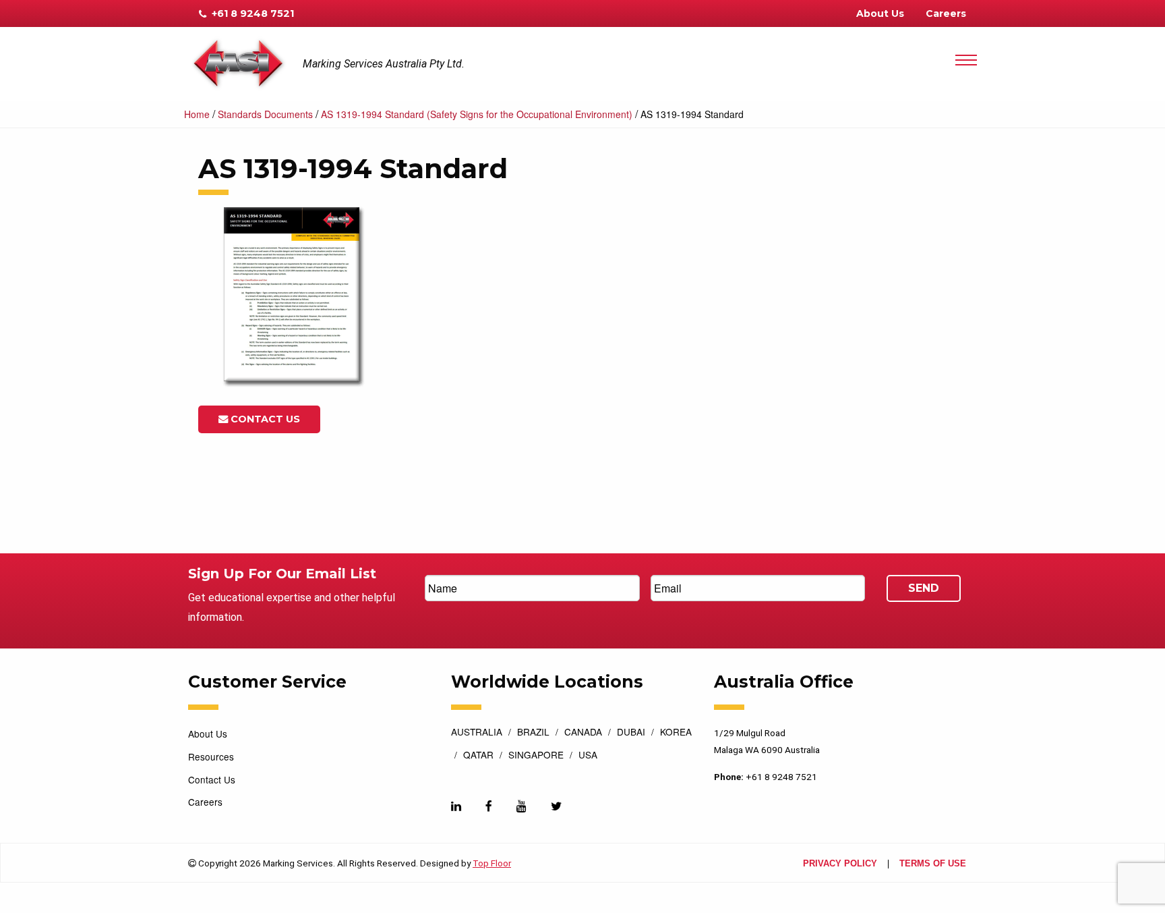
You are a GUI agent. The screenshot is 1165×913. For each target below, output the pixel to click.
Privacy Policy (840, 864)
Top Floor (492, 863)
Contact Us (264, 419)
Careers (946, 13)
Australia (476, 732)
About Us (880, 13)
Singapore (536, 755)
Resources (211, 756)
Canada (583, 732)
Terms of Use (932, 864)
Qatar (478, 755)
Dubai (631, 732)
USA (587, 755)
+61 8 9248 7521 (251, 13)
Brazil (533, 732)
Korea (676, 732)
